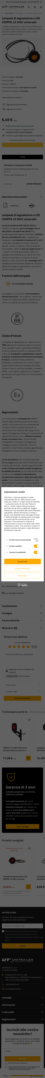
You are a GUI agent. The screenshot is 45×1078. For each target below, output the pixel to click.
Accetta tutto (22, 561)
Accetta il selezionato (22, 568)
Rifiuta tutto (22, 575)
